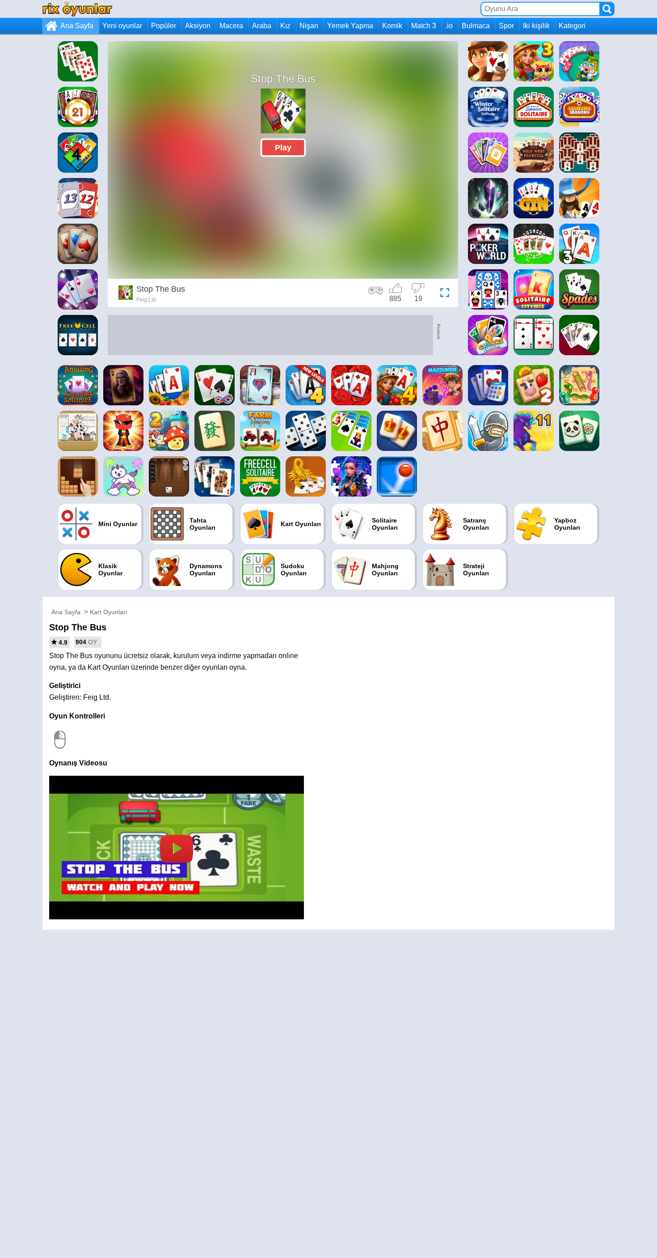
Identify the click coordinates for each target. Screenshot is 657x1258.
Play (283, 147)
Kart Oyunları (108, 612)
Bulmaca (476, 26)
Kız (285, 26)
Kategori (572, 26)
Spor (506, 26)
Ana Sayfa (76, 26)
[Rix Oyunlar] (77, 8)
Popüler (163, 26)
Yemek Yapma (350, 26)
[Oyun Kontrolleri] (375, 294)
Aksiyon (198, 26)
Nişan (308, 26)
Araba (261, 26)
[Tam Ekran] (442, 294)
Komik (392, 26)
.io (449, 26)
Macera (231, 26)
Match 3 (423, 26)
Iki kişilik (536, 26)
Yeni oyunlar (122, 26)
